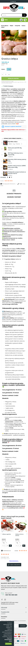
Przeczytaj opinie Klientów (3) (9, 183)
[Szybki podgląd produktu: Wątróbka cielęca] (5, 142)
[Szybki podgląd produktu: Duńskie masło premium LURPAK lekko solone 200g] (5, 167)
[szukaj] (24, 15)
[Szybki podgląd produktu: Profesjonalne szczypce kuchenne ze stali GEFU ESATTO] (5, 173)
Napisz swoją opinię (15, 564)
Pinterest (12, 177)
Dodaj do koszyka (13, 78)
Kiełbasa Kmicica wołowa (19, 534)
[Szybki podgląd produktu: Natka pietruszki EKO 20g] (5, 148)
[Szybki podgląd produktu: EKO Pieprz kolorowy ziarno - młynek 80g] (5, 154)
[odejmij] (2, 74)
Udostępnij (8, 177)
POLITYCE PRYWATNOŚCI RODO (8, 639)
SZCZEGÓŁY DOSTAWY (14, 197)
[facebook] (2, 600)
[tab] (14, 190)
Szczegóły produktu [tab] (14, 193)
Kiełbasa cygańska (6, 534)
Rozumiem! (8, 643)
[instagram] (5, 600)
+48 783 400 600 (11, 595)
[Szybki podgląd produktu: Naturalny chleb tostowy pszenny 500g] (5, 161)
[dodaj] (9, 74)
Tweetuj (10, 177)
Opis (14, 190)
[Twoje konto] (21, 20)
